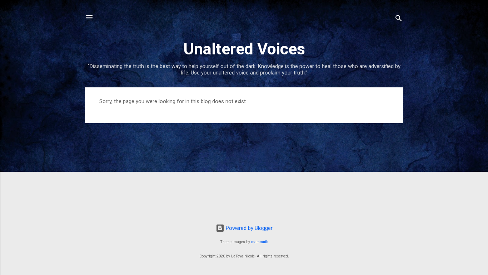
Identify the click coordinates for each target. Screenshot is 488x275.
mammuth (259, 242)
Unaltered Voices (244, 48)
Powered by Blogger (248, 228)
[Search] (398, 19)
